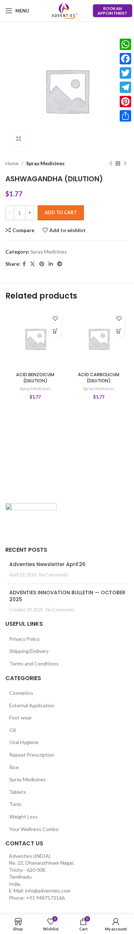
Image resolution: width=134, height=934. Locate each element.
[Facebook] (125, 58)
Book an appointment (112, 10)
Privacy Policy (24, 639)
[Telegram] (125, 87)
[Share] (125, 116)
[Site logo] (65, 10)
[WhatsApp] (125, 44)
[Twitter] (125, 73)
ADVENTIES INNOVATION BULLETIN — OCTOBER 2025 (67, 596)
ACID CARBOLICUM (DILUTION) (98, 378)
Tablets (17, 792)
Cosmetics (21, 693)
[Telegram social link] (59, 264)
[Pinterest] (125, 101)
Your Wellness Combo (34, 829)
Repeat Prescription (31, 755)
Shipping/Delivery (29, 651)
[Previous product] (110, 163)
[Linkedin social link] (50, 264)
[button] (55, 331)
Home (12, 163)
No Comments (53, 574)
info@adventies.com (47, 891)
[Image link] (30, 520)
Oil (12, 730)
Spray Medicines (45, 163)
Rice (14, 767)
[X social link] (32, 264)
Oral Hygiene (24, 742)
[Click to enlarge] (19, 139)
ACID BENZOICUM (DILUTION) (35, 378)
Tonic (15, 804)
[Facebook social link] (24, 264)
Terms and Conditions (34, 663)
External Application (31, 705)
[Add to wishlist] (55, 319)
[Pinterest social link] (41, 264)
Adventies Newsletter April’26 (47, 564)
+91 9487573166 (45, 898)
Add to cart (61, 212)
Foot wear (20, 717)
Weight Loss (23, 816)
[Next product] (125, 163)
